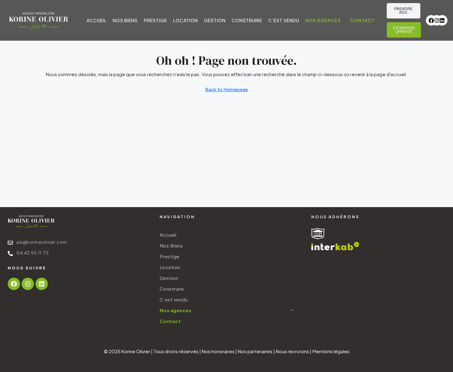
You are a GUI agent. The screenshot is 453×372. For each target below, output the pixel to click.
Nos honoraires (218, 351)
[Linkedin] (442, 20)
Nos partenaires (255, 351)
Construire (247, 20)
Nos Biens (125, 20)
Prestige (155, 20)
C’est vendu (283, 20)
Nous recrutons (292, 351)
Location (185, 20)
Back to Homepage (226, 89)
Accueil (97, 20)
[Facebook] (431, 20)
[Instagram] (436, 20)
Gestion (215, 20)
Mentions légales (330, 351)
